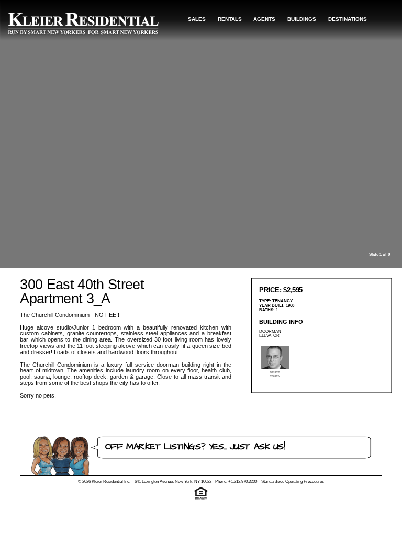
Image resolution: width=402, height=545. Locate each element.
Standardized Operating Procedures (292, 481)
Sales (197, 19)
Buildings (301, 19)
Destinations (347, 19)
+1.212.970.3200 (242, 481)
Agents (264, 19)
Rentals (230, 19)
